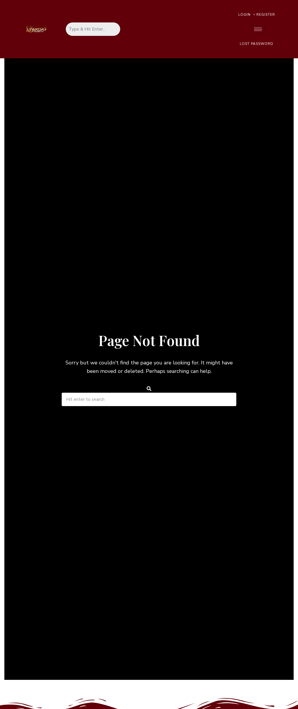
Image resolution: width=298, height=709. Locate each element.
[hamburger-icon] (258, 29)
